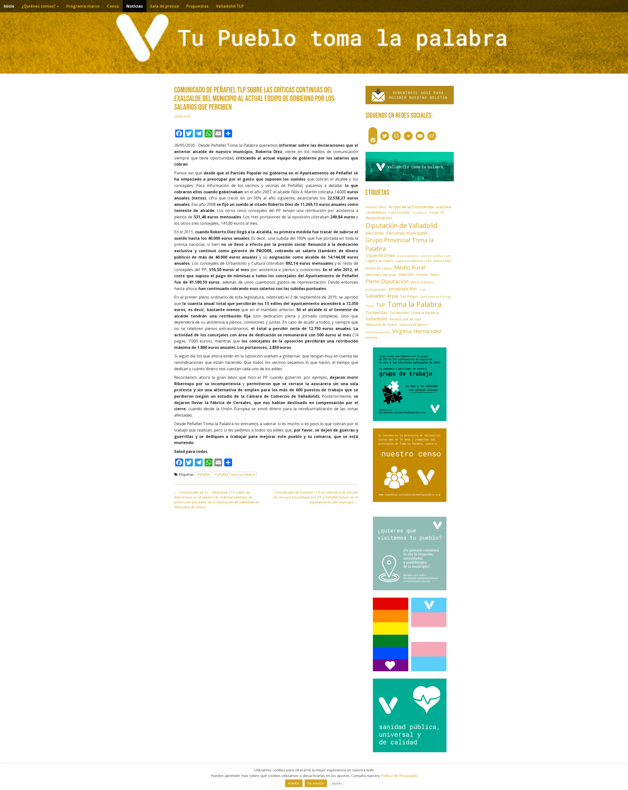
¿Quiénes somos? (39, 6)
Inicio (9, 6)
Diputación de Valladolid (401, 225)
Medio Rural (409, 267)
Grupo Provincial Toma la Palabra (400, 244)
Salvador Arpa (382, 295)
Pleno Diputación (387, 281)
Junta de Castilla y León (436, 256)
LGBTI (428, 261)
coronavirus (419, 212)
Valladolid (376, 319)
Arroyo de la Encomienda (411, 207)
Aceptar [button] (294, 783)
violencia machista (378, 332)
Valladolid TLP (230, 6)
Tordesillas (376, 312)
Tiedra (370, 306)
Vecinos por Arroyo (405, 319)
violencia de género (413, 324)
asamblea (443, 207)
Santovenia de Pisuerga (435, 296)
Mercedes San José (381, 274)
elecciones (375, 233)
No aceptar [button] (316, 783)
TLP (380, 304)
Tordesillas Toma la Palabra (414, 312)
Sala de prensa (164, 6)
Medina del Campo (379, 268)
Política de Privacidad (399, 775)
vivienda (371, 337)
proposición (403, 288)
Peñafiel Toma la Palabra (235, 474)
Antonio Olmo (376, 207)
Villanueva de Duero (381, 324)
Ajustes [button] (336, 783)
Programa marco (83, 6)
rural (422, 289)
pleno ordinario (422, 282)
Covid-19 (436, 212)
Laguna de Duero (379, 260)
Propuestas (197, 6)
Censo (113, 6)
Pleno (434, 274)
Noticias (134, 6)
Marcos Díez (443, 261)
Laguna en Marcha (408, 261)
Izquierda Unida (380, 255)
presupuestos (376, 289)
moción (406, 274)
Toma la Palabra (414, 304)
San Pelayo (409, 296)
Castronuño (399, 212)
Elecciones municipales (407, 233)
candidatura (376, 212)
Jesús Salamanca (408, 256)
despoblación (379, 218)
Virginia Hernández (416, 331)
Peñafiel (203, 474)
